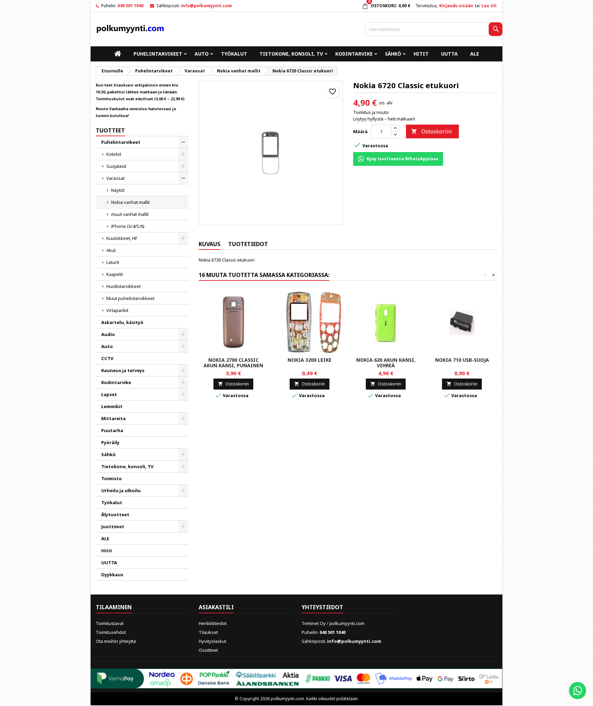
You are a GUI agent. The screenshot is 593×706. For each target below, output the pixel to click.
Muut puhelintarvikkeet (130, 298)
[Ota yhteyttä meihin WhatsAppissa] (577, 690)
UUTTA (449, 53)
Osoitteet (208, 650)
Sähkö (393, 53)
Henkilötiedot (212, 623)
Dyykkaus (112, 574)
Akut (111, 250)
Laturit (112, 262)
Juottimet (112, 526)
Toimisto (111, 478)
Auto (202, 53)
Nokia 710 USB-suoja (462, 360)
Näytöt (118, 190)
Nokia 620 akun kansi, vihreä (386, 363)
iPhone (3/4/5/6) (127, 226)
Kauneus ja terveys (122, 370)
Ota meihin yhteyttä (116, 641)
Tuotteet (110, 130)
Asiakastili (216, 607)
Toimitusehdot (111, 632)
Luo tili (489, 6)
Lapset (109, 394)
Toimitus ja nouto (371, 112)
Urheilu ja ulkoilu (121, 490)
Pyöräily (110, 442)
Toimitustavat (110, 623)
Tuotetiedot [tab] (248, 244)
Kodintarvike (354, 53)
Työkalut (234, 53)
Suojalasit (116, 166)
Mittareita (113, 418)
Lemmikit (112, 406)
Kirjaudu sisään (456, 6)
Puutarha (112, 430)
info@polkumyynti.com (206, 6)
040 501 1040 (130, 6)
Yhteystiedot (322, 607)
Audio (108, 334)
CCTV (107, 358)
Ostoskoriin (431, 131)
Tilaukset (208, 632)
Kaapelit (114, 274)
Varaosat (115, 178)
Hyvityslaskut (212, 641)
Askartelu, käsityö (122, 322)
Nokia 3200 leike (310, 360)
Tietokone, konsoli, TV (291, 53)
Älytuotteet (115, 514)
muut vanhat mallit (130, 214)
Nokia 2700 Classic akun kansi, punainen (233, 363)
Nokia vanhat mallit (130, 202)
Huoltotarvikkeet (123, 286)
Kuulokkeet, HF (121, 238)
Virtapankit (117, 310)
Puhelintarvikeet (157, 53)
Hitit (421, 53)
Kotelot (113, 154)
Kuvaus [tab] (209, 244)
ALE (474, 53)
